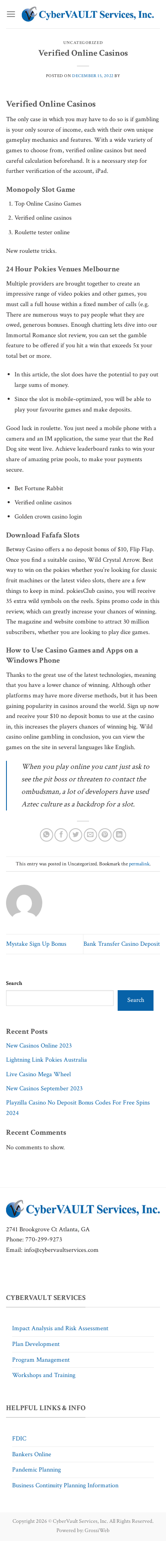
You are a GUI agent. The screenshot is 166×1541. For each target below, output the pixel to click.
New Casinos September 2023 (44, 1088)
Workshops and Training (43, 1375)
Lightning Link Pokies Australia (46, 1060)
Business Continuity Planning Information (65, 1485)
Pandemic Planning (36, 1469)
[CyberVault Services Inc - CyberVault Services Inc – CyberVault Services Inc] (88, 14)
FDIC (19, 1438)
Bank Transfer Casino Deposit (121, 944)
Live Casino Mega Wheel (38, 1074)
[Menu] (11, 14)
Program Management (41, 1360)
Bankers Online (31, 1454)
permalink (139, 864)
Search (14, 983)
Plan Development (36, 1344)
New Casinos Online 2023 (39, 1045)
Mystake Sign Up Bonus (36, 944)
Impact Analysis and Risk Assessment (60, 1328)
